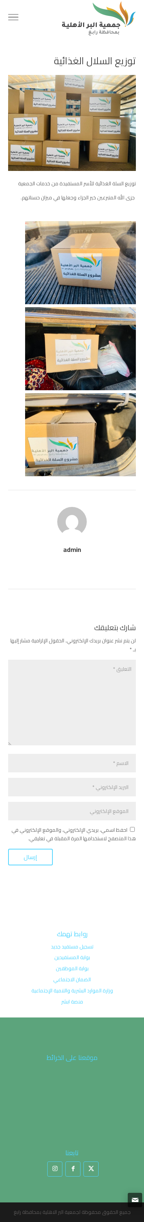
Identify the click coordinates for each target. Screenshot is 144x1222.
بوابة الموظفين (72, 968)
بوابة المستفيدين (72, 957)
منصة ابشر (72, 1001)
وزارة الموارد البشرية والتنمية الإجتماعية (72, 990)
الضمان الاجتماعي (72, 979)
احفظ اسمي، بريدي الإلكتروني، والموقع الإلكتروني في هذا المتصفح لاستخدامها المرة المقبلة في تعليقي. (73, 834)
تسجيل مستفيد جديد (72, 946)
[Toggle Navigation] (13, 18)
